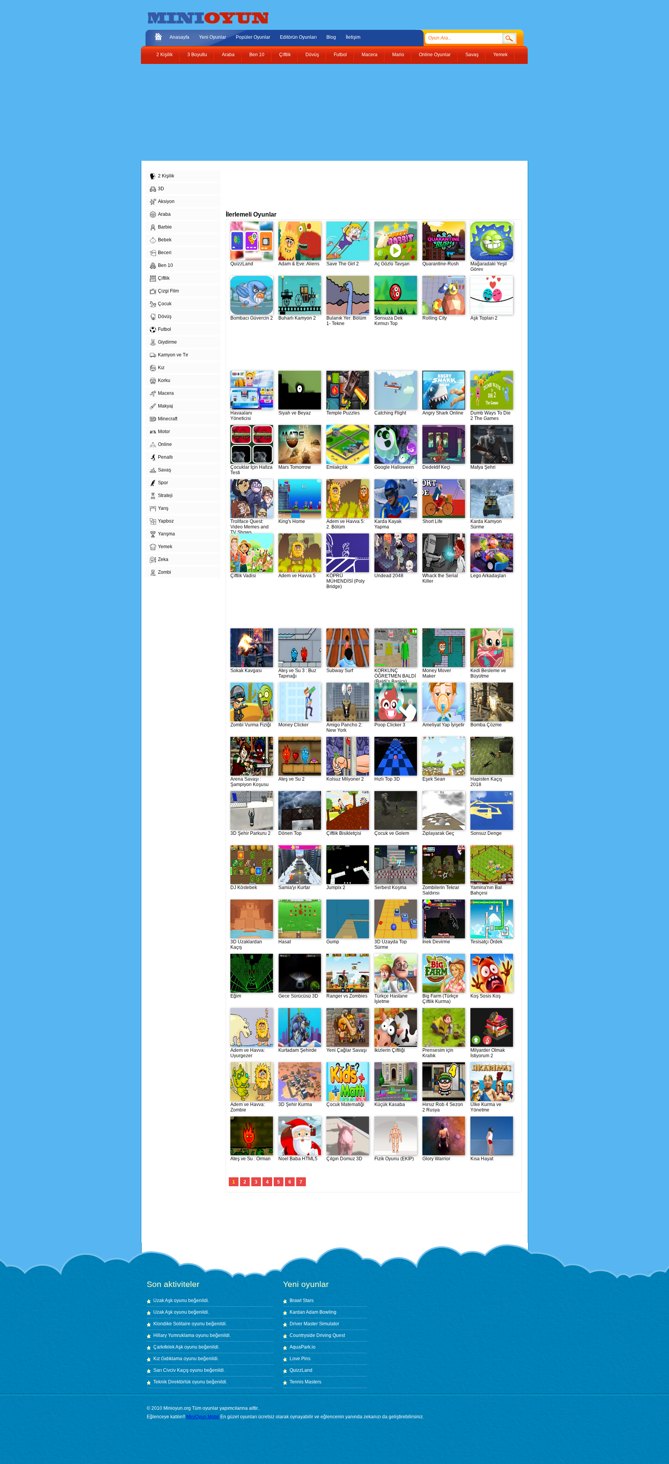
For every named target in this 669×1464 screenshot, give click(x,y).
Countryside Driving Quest (317, 1335)
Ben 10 (256, 54)
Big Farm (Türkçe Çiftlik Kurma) (440, 998)
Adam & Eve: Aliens (298, 264)
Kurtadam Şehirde (297, 1050)
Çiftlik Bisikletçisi (343, 833)
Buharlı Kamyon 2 (297, 318)
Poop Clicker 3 (389, 725)
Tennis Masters (305, 1382)
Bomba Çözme (486, 725)
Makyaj (165, 406)
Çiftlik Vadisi (243, 575)
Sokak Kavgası (246, 670)
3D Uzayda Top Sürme (390, 944)
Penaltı (165, 457)
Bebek (165, 240)
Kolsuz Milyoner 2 (345, 779)
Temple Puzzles (343, 413)
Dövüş (312, 54)
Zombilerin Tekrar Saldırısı (440, 890)
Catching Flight (390, 413)
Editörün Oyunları (298, 37)
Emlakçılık (337, 467)
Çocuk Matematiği (345, 1104)
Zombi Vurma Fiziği (250, 725)
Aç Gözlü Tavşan (392, 264)
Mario (398, 54)
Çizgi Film (168, 291)
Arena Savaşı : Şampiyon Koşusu (249, 781)
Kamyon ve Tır (173, 355)
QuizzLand (241, 264)
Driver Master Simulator (314, 1323)
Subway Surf (339, 670)
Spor (163, 482)
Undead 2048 (388, 575)
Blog (331, 37)
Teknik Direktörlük (172, 1382)
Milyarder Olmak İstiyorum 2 (487, 1053)
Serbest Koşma (390, 887)
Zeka (163, 559)
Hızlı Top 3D (387, 779)
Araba (228, 54)
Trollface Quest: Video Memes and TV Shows (249, 527)
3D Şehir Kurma (295, 1104)
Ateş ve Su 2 (291, 779)
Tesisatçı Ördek (486, 941)
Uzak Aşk (163, 1300)
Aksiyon (166, 201)
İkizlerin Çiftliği (389, 1050)
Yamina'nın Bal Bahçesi (486, 890)
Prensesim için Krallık (437, 1053)
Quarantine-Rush (440, 264)
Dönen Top (290, 833)
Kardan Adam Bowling (313, 1312)
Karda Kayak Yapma (387, 524)
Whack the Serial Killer (440, 578)
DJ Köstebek (243, 887)
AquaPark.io (303, 1347)
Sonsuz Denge (486, 833)
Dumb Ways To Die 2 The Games (490, 415)
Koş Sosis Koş (485, 996)
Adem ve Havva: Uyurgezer (247, 1053)
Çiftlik (285, 54)
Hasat (284, 941)
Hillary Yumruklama (173, 1335)
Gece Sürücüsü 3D (298, 996)
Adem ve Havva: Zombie (247, 1107)
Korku (164, 380)
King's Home (291, 521)
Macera (369, 54)
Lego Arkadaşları (488, 575)
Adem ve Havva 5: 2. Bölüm (345, 524)
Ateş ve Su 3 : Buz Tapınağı (297, 673)
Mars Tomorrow (294, 467)
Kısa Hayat (481, 1158)
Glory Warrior (436, 1158)
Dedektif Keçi (436, 467)
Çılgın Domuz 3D (344, 1158)
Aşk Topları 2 (483, 318)
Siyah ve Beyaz (294, 413)
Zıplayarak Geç (438, 833)
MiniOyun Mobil (202, 1416)
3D (161, 188)
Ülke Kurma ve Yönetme (485, 1107)
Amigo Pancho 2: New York (344, 727)
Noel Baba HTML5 (297, 1158)
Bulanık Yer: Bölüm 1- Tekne (346, 320)
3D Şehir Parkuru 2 (250, 833)
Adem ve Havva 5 (297, 575)
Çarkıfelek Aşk (168, 1347)
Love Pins (300, 1358)
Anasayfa (179, 37)
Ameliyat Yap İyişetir (443, 725)
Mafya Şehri (483, 467)
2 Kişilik (164, 54)
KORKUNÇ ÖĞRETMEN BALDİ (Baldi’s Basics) (395, 676)
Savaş (472, 54)
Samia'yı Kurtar (294, 887)
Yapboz (166, 521)
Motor (164, 431)
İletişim (353, 37)
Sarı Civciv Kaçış (171, 1370)
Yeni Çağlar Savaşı (346, 1050)
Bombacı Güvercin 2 (251, 318)
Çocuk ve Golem (391, 833)
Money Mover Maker (436, 673)
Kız (161, 367)
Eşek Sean (433, 779)
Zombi (164, 572)
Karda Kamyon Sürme (486, 524)
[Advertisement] (328, 112)
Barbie (165, 227)
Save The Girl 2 (342, 264)
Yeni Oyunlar (212, 37)
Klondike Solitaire (171, 1323)
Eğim (235, 996)
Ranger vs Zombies (346, 996)
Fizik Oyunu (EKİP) (394, 1158)
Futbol (340, 54)
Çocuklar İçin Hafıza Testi (251, 469)
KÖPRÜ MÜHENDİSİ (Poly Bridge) (345, 581)
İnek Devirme (436, 941)
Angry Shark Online (442, 413)
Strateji (165, 495)
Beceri (165, 252)
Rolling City (434, 318)
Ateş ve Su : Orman (250, 1158)
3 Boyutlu (197, 54)
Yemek (500, 54)
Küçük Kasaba (389, 1104)
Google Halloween (394, 467)
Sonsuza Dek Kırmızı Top (388, 320)
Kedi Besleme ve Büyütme (488, 673)
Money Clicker (293, 725)
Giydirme (167, 342)
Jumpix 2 (335, 887)
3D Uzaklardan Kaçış (246, 944)
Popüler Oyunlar (253, 37)
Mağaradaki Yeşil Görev (488, 266)
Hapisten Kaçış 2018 (486, 781)
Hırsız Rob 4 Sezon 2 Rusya (442, 1107)
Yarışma (166, 534)
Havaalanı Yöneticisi (241, 415)
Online (165, 444)
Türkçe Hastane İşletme (391, 998)
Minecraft (167, 418)
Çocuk (165, 303)
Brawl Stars (302, 1300)
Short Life (432, 521)
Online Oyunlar (435, 54)
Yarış (163, 508)
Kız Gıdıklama (167, 1358)
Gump (332, 941)
